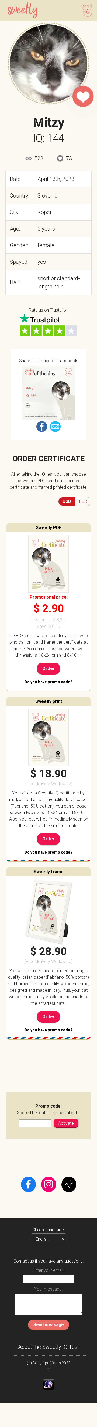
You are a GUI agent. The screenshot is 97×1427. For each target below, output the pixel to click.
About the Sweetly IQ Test (48, 1347)
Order (48, 668)
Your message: (48, 1289)
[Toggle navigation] (85, 10)
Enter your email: (48, 1270)
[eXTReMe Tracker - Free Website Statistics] (48, 1384)
